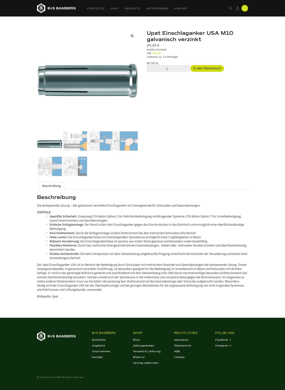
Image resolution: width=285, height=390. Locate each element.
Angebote (132, 8)
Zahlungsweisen (143, 345)
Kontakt (181, 8)
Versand (156, 52)
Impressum (181, 339)
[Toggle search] (230, 8)
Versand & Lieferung (146, 351)
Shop (115, 8)
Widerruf (139, 357)
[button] (132, 36)
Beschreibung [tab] (51, 186)
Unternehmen (157, 8)
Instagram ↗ (223, 345)
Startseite (96, 8)
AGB (177, 351)
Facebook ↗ (223, 339)
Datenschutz (182, 345)
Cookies (179, 357)
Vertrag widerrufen (145, 362)
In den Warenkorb (207, 68)
